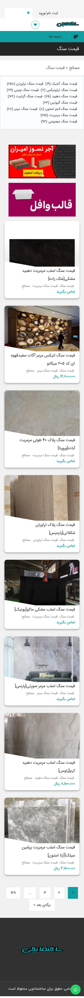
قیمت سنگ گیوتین (60, 102)
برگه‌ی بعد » (42, 905)
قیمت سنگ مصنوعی (59, 121)
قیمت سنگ (68, 49)
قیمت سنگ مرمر (22, 109)
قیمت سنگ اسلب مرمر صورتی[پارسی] (45, 686)
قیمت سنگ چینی (23, 90)
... (30, 893)
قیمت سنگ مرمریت (59, 115)
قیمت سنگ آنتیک (61, 83)
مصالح (26, 285)
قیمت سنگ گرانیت (25, 96)
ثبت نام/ (51, 13)
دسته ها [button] (55, 36)
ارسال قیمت (16, 13)
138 (13, 893)
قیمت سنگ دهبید (61, 96)
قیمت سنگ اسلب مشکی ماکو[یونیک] (45, 609)
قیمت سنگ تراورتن (25, 83)
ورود (42, 13)
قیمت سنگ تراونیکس (59, 90)
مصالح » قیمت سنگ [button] (63, 68)
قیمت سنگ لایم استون (58, 109)
